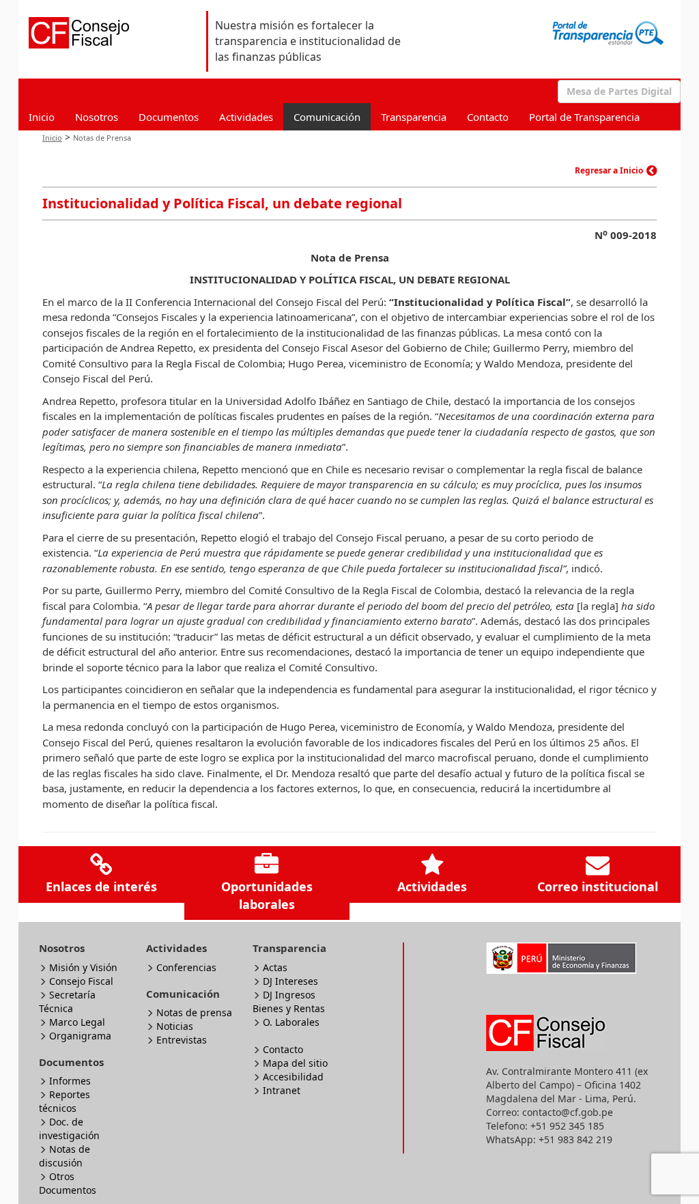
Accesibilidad (293, 1076)
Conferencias (186, 967)
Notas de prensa (194, 1012)
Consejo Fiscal (81, 981)
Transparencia (413, 117)
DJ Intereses (290, 981)
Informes (70, 1080)
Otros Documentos (67, 1183)
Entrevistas (181, 1039)
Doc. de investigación (69, 1128)
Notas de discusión (64, 1156)
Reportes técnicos (64, 1101)
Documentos (169, 117)
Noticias (174, 1026)
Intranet (281, 1090)
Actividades (246, 117)
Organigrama (80, 1035)
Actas (275, 967)
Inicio (42, 117)
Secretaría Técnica (67, 1001)
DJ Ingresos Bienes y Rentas (289, 1001)
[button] (619, 91)
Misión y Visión (83, 967)
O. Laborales (291, 1022)
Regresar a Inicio (609, 170)
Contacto (488, 117)
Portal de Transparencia (584, 117)
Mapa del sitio (295, 1062)
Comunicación (327, 117)
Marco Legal (77, 1022)
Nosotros (96, 117)
